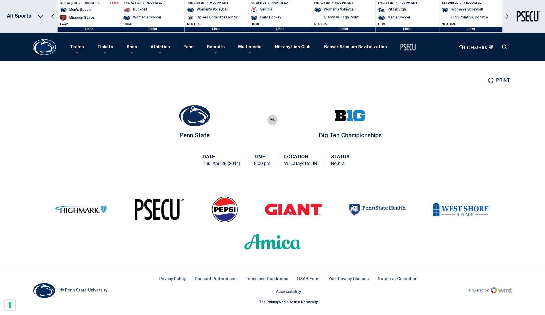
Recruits (216, 47)
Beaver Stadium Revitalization (355, 47)
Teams (77, 47)
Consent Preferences (215, 279)
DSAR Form (308, 279)
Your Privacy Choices (348, 279)
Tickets (105, 47)
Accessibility (288, 292)
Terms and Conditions (267, 279)
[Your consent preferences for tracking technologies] (10, 305)
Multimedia (249, 47)
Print (503, 81)
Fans (188, 47)
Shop (132, 47)
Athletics (160, 47)
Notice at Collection (397, 279)
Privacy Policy (172, 279)
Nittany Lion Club (293, 47)
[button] (52, 16)
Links (89, 29)
